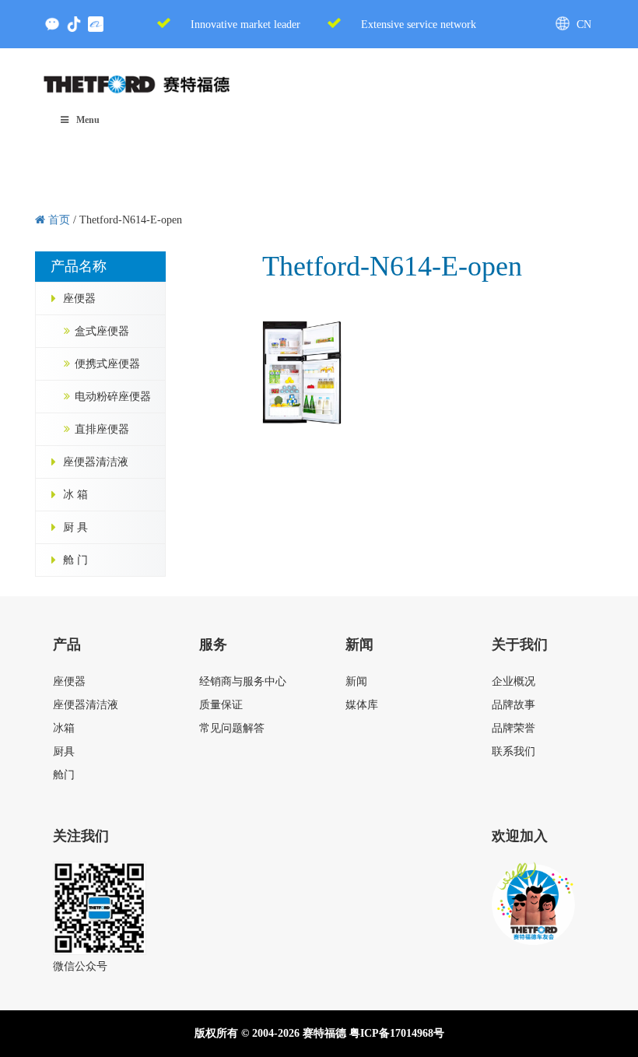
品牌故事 (513, 705)
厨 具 (75, 527)
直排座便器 (102, 429)
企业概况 (513, 681)
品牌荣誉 (513, 728)
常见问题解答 (232, 728)
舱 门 (75, 560)
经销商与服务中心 (242, 681)
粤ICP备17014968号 (396, 1033)
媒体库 (361, 705)
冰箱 (64, 728)
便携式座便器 (107, 364)
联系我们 (513, 751)
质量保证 (221, 705)
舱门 (64, 775)
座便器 (79, 298)
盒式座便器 (102, 331)
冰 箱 (75, 494)
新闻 (356, 681)
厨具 (64, 751)
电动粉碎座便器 (113, 396)
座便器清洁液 (95, 462)
